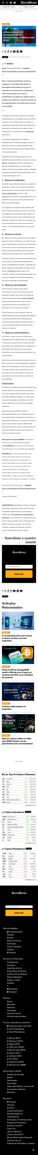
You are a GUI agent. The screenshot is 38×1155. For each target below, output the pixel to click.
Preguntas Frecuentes (16, 1122)
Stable (10, 853)
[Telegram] (18, 51)
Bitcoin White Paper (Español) (19, 1137)
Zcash (7, 797)
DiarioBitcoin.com (31, 805)
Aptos (10, 866)
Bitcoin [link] (4, 163)
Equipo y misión (13, 980)
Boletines (11, 1092)
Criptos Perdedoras (14, 848)
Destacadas (12, 1080)
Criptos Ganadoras (14, 812)
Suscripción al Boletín (16, 1089)
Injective (9, 821)
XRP (3, 789)
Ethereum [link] (12, 271)
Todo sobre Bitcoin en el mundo (20, 1086)
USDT (3, 779)
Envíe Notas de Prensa (16, 971)
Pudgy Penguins (11, 835)
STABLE (4, 853)
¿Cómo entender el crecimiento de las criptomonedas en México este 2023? (18, 36)
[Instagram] (11, 51)
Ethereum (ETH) (16, 1041)
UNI (3, 871)
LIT (3, 840)
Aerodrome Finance (12, 819)
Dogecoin (8, 802)
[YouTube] (15, 51)
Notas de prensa (14, 1013)
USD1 (3, 799)
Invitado (10, 64)
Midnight (11, 858)
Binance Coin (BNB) (17, 1065)
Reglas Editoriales (14, 977)
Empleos (10, 983)
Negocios (11, 1007)
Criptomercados (16, 932)
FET (3, 827)
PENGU (4, 835)
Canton (9, 829)
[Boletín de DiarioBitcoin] (21, 51)
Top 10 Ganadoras (16, 1029)
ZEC (3, 797)
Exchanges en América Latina (19, 1119)
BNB (3, 794)
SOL (3, 792)
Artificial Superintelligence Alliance (15, 827)
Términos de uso (14, 1140)
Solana (8, 792)
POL (3, 824)
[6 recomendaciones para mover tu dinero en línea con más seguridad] (18, 621)
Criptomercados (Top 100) (20, 1026)
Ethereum (8, 784)
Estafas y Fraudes (14, 1125)
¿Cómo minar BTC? (15, 1134)
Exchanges (11, 943)
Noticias (10, 935)
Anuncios (11, 965)
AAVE (3, 874)
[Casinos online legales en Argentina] (18, 692)
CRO (3, 832)
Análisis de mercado (15, 1074)
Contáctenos (12, 962)
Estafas (10, 938)
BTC (3, 781)
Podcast (12, 952)
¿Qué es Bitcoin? (14, 1131)
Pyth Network (12, 863)
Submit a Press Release (17, 974)
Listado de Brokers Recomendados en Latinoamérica (15, 1114)
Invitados (6, 24)
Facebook (13, 989)
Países (10, 1001)
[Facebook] (8, 51)
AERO (3, 819)
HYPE (8, 7)
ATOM (3, 876)
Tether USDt (9, 779)
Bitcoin (8, 781)
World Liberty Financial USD (12, 799)
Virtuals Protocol (11, 816)
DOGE (27, 7)
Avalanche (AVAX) (16, 1062)
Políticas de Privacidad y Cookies (21, 1143)
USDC (3, 786)
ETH (3, 784)
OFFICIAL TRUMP (13, 861)
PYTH (3, 863)
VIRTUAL (4, 816)
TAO (3, 837)
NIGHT (4, 858)
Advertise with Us (14, 968)
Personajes (11, 1083)
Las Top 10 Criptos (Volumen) (19, 774)
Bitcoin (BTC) (14, 1038)
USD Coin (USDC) (16, 1047)
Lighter (9, 840)
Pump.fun (11, 869)
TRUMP (4, 861)
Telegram (13, 992)
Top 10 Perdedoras (17, 1032)
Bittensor (9, 837)
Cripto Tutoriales (14, 946)
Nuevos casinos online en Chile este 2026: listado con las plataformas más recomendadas (17, 741)
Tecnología (11, 1010)
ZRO (3, 856)
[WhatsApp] (5, 51)
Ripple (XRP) (14, 1044)
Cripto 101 (11, 1128)
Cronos (9, 832)
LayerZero (11, 856)
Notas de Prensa (14, 940)
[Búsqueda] (8, 2)
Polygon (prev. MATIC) (12, 824)
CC (3, 829)
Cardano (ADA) (15, 1056)
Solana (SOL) (14, 1053)
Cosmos (10, 876)
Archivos (10, 1108)
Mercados (11, 1004)
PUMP (3, 869)
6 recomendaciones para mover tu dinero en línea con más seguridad (17, 638)
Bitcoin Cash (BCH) (17, 1050)
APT (3, 866)
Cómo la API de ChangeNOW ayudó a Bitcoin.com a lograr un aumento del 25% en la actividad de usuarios (17, 674)
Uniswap (11, 871)
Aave (10, 874)
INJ (3, 821)
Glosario (10, 949)
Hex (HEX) (13, 1059)
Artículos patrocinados (16, 1016)
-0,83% (18, 7)
